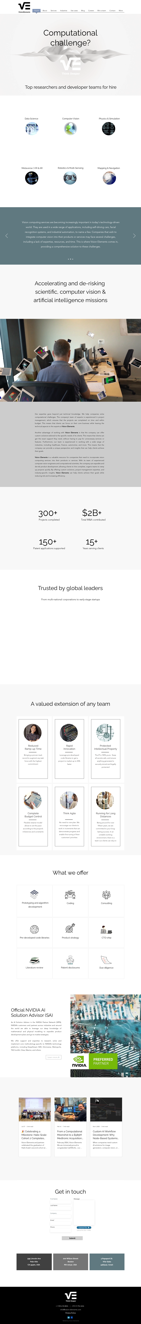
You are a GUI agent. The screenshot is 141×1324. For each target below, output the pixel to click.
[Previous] (7, 236)
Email (52, 1220)
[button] (84, 1227)
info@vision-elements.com (70, 1310)
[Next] (134, 236)
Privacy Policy (70, 1313)
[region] (32, 129)
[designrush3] (72, 1317)
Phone (52, 1227)
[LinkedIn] (69, 1317)
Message (77, 1199)
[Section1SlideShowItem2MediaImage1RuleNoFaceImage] (70, 259)
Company (53, 1213)
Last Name (53, 1205)
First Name (54, 1199)
